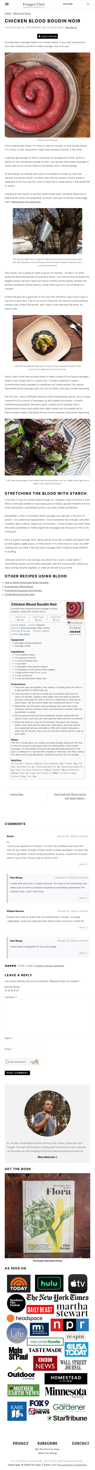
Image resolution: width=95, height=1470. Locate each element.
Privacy (21, 1443)
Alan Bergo (24, 634)
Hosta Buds (17, 794)
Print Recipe (76, 622)
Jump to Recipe (49, 36)
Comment (11, 997)
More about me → (47, 1157)
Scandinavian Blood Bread (19, 586)
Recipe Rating (12, 987)
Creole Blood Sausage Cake (20, 594)
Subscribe (47, 1443)
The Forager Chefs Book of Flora (47, 1261)
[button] (71, 632)
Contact (80, 1443)
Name (9, 1038)
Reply (83, 864)
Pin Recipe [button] (75, 627)
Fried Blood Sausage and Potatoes (23, 590)
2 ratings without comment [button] (49, 965)
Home (8, 13)
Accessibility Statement (72, 1465)
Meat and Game (22, 13)
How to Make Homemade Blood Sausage (27, 582)
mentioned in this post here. (26, 202)
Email (8, 1049)
